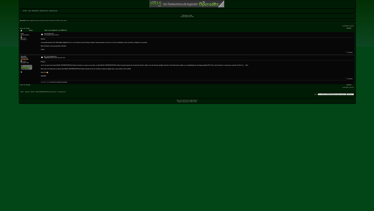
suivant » (351, 26)
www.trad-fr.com (45, 82)
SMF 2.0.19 (179, 100)
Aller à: (316, 94)
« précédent (345, 26)
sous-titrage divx (49, 33)
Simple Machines (193, 100)
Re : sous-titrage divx (50, 56)
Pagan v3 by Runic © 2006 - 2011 (187, 101)
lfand (22, 33)
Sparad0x (23, 56)
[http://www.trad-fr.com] (21, 72)
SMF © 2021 (186, 100)
